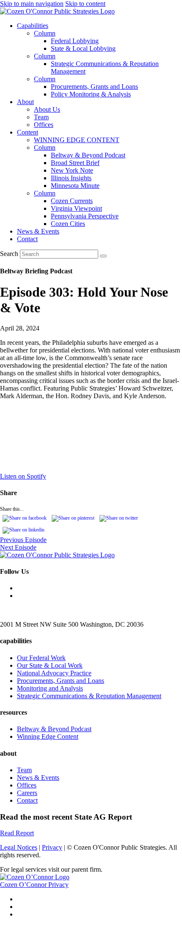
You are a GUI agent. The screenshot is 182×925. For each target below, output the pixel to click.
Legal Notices (18, 847)
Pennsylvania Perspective (85, 216)
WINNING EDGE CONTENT (76, 139)
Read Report (17, 833)
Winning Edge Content (47, 736)
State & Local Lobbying (83, 48)
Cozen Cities (68, 223)
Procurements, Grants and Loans (94, 86)
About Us (47, 109)
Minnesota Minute (75, 185)
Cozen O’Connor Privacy (34, 884)
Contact (27, 238)
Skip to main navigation (31, 3)
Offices (43, 124)
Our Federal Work (41, 657)
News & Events (38, 231)
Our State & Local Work (50, 665)
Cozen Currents (72, 200)
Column (44, 33)
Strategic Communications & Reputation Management (89, 695)
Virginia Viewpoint (76, 208)
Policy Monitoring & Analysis (91, 94)
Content (27, 132)
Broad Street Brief (75, 162)
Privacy (52, 847)
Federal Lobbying (75, 40)
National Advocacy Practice (54, 673)
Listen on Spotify (23, 476)
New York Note (72, 170)
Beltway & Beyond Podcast (88, 155)
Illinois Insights (71, 178)
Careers (27, 792)
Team (41, 117)
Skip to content (85, 3)
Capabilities (32, 25)
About (25, 101)
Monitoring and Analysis (50, 688)
